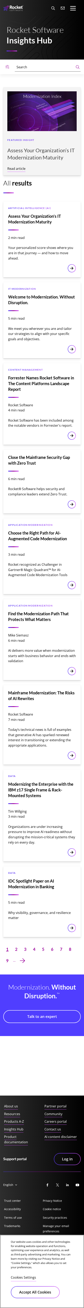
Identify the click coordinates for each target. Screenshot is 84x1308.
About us (11, 1106)
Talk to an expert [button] (42, 1016)
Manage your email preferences (56, 1228)
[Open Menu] (7, 67)
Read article (16, 168)
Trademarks (12, 1226)
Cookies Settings (23, 1277)
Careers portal (55, 1121)
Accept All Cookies (35, 1292)
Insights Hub (13, 1129)
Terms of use (13, 1218)
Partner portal (55, 1106)
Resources (12, 1114)
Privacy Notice (52, 1201)
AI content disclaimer (60, 1137)
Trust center (12, 1201)
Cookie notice (52, 1209)
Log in (67, 1159)
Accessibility (12, 1209)
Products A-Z (14, 1121)
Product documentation (16, 1139)
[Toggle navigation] (73, 8)
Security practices (55, 1218)
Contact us (52, 1129)
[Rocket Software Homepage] (13, 8)
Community (53, 1114)
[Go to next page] (22, 960)
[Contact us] (62, 8)
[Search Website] (53, 8)
